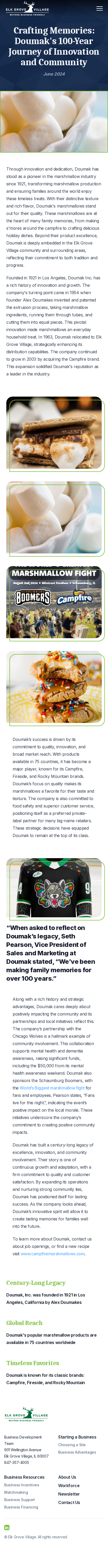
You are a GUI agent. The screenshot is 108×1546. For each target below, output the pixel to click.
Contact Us (69, 1502)
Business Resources (24, 1477)
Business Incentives (21, 1485)
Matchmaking (16, 1492)
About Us (67, 1477)
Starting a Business (77, 1437)
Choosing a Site (72, 1444)
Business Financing (21, 1507)
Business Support (19, 1499)
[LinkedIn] (6, 1527)
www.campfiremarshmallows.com (53, 1253)
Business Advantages (77, 1452)
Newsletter (69, 1494)
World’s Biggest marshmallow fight (52, 1088)
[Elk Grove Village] (26, 1414)
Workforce (68, 1485)
